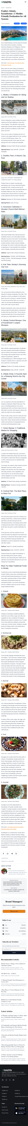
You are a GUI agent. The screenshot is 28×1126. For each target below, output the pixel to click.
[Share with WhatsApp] (8, 854)
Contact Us (4, 1107)
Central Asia (23, 23)
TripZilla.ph (17, 1090)
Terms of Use (5, 1110)
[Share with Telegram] (12, 854)
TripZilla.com (5, 1090)
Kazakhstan (8, 7)
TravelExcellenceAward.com (21, 1096)
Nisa (9, 868)
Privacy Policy (5, 1113)
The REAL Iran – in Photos (8, 973)
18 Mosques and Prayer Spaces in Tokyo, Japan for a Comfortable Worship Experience (14, 1016)
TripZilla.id (4, 1093)
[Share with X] (16, 854)
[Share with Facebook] (3, 854)
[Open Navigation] (25, 2)
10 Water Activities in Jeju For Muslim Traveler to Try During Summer (11, 1055)
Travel (2, 7)
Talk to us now (14, 911)
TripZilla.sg (17, 1093)
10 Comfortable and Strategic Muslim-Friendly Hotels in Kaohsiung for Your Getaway (14, 1026)
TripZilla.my (4, 1099)
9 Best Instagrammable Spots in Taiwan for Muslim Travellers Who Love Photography (13, 1046)
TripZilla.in (4, 1096)
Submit (14, 952)
